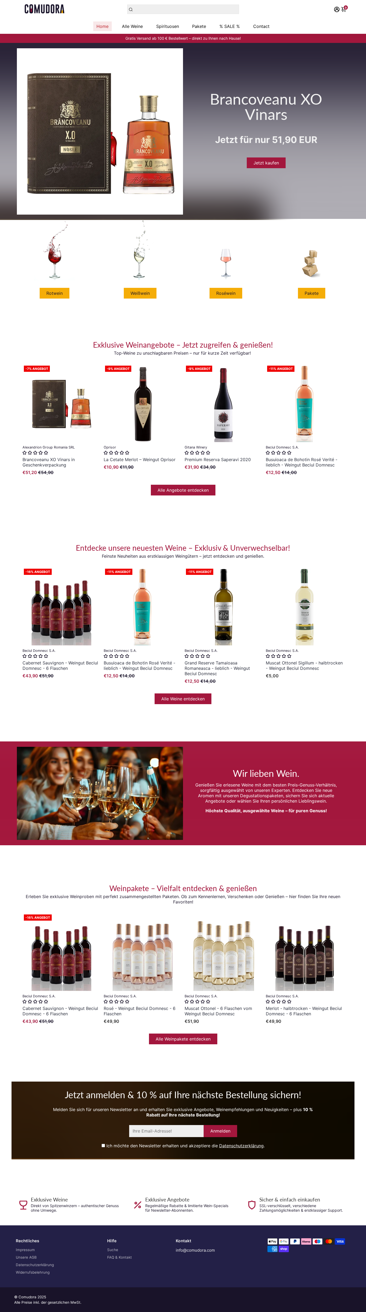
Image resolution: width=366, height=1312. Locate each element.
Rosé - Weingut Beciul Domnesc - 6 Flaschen (139, 1011)
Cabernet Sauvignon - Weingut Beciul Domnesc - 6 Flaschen (60, 665)
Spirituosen (167, 26)
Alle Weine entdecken (183, 698)
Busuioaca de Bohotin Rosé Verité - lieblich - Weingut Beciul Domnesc (301, 462)
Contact (261, 26)
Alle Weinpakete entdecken (183, 1039)
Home (102, 26)
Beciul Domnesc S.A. (282, 447)
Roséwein (226, 293)
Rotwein (54, 293)
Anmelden (220, 1131)
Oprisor (110, 447)
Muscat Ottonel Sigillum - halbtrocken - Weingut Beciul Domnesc (304, 665)
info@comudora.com (195, 1250)
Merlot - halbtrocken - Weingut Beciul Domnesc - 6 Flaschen (304, 1011)
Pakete (199, 26)
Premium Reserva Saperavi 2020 (218, 459)
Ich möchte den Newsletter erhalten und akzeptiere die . (185, 1145)
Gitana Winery (196, 447)
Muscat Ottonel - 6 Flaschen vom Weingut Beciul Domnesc (218, 1011)
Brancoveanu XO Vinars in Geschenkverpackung (49, 462)
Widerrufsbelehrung (33, 1272)
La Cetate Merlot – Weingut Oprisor (139, 459)
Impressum (25, 1250)
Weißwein (140, 293)
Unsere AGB (26, 1257)
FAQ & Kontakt (119, 1257)
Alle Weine (132, 26)
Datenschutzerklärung (241, 1145)
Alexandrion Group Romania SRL (49, 447)
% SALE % (229, 26)
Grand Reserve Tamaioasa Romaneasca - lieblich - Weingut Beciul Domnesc (217, 668)
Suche (112, 1250)
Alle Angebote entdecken (183, 490)
